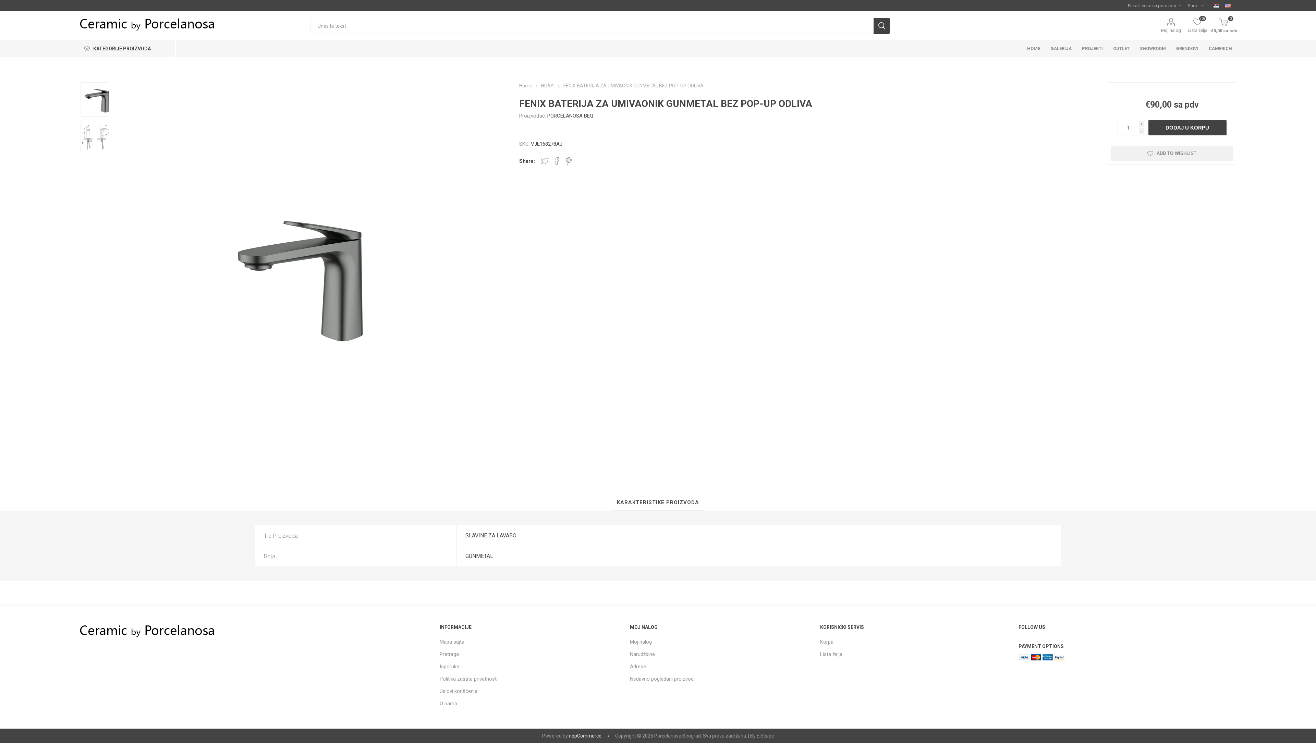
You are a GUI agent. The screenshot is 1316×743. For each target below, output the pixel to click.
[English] (1227, 5)
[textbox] (592, 26)
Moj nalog (1171, 30)
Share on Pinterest (568, 161)
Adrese (638, 666)
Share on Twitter (545, 161)
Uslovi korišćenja (458, 691)
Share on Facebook (557, 161)
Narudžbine (642, 654)
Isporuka (449, 666)
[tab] (658, 502)
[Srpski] (1216, 5)
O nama (448, 704)
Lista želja (831, 654)
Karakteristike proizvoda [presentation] (658, 502)
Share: (527, 161)
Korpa (826, 642)
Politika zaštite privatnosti (469, 679)
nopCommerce (585, 736)
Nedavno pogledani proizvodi (662, 679)
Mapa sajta (452, 642)
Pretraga (449, 654)
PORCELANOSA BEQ (570, 116)
